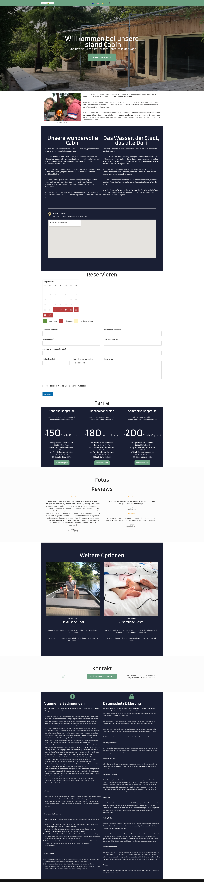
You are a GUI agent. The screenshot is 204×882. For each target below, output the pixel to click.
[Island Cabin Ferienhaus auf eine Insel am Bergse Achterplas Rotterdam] (47, 3)
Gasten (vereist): (48, 359)
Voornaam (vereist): (50, 330)
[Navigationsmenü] (109, 3)
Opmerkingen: (109, 359)
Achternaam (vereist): (112, 330)
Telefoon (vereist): (111, 339)
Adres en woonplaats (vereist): (54, 349)
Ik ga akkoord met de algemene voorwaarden (65, 386)
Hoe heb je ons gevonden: (83, 359)
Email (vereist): (48, 339)
